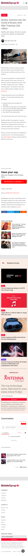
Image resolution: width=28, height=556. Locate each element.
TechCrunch (15, 193)
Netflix (8, 193)
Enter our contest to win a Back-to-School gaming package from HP (19, 235)
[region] (14, 443)
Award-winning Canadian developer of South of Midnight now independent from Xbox (14, 363)
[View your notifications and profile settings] (25, 432)
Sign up (24, 421)
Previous (19, 15)
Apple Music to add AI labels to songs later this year (14, 313)
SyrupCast (3, 495)
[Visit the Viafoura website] (23, 467)
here (19, 207)
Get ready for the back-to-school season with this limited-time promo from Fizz (19, 245)
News (4, 15)
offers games (8, 137)
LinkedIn (17, 212)
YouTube (3, 527)
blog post (4, 91)
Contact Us (3, 493)
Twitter (10, 212)
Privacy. (15, 551)
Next (24, 15)
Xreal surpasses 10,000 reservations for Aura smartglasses (13, 338)
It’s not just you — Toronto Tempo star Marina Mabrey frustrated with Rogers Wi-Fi (19, 226)
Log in (21, 421)
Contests (3, 498)
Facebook (4, 212)
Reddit (23, 212)
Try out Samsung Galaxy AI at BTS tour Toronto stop (13, 289)
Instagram (3, 524)
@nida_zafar (13, 40)
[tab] (5, 433)
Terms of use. (20, 551)
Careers (3, 512)
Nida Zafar (7, 40)
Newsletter (3, 500)
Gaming (3, 359)
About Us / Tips (4, 507)
